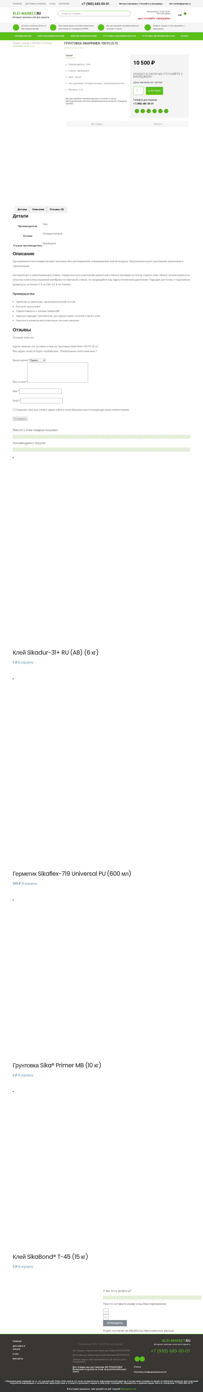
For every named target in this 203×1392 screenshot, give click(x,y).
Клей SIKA (36, 43)
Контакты (64, 4)
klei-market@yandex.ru (180, 4)
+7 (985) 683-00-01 (96, 4)
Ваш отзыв (20, 381)
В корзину (154, 91)
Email (16, 400)
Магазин (26, 43)
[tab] (96, 124)
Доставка (96, 124)
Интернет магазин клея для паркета (31, 17)
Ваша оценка (21, 360)
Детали (22, 209)
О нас (52, 4)
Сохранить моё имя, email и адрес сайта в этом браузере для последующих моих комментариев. (72, 409)
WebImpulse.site (128, 1389)
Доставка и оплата (35, 4)
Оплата (158, 124)
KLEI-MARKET (27, 13)
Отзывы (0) (57, 209)
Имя (16, 391)
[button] (137, 1367)
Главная (17, 4)
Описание (38, 209)
